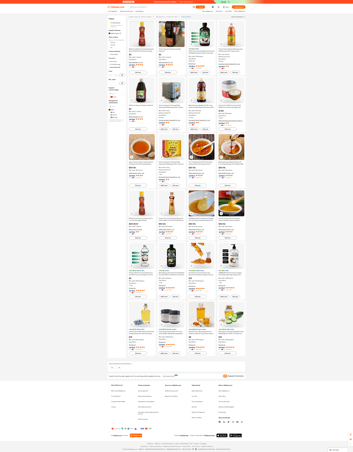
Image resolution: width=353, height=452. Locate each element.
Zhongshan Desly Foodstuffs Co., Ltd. (229, 64)
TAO (191, 443)
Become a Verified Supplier (226, 407)
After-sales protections (144, 407)
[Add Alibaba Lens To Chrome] (136, 435)
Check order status (224, 401)
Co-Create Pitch (116, 396)
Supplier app (184, 435)
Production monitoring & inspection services (148, 413)
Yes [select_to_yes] (112, 367)
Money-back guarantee (144, 396)
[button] (194, 7)
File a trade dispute (197, 401)
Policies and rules (143, 419)
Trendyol (196, 443)
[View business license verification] (193, 449)
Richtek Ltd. (192, 63)
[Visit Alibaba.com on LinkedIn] (224, 422)
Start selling (222, 396)
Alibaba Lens (118, 435)
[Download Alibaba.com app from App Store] (222, 435)
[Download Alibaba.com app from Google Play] (235, 435)
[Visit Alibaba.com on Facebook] (220, 422)
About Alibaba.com (117, 385)
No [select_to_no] (119, 367)
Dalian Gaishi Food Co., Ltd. (136, 173)
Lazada (177, 443)
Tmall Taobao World (167, 443)
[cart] (218, 7)
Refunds (194, 407)
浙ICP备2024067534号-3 (223, 449)
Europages (203, 443)
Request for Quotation (171, 396)
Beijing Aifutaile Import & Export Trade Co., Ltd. (231, 121)
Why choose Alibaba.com (118, 391)
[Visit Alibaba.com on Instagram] (233, 422)
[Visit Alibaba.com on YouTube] (237, 422)
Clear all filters (186, 17)
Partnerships (222, 412)
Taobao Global (184, 443)
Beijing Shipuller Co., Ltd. (136, 62)
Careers (113, 407)
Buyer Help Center (197, 391)
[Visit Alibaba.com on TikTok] (242, 422)
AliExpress (150, 443)
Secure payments (143, 391)
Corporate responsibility (118, 401)
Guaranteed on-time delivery (146, 401)
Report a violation (197, 417)
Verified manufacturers (171, 391)
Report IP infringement (198, 412)
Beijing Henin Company (135, 229)
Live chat (194, 396)
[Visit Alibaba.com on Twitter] (228, 422)
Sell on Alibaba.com (224, 391)
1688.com (157, 443)
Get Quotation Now (169, 376)
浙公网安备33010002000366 (206, 449)
